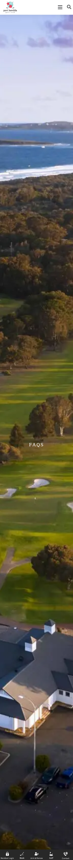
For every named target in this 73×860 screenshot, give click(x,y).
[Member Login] (7, 854)
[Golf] (51, 854)
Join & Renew (36, 858)
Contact (65, 858)
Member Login (7, 858)
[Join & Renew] (37, 854)
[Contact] (66, 854)
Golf (51, 858)
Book (22, 858)
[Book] (22, 854)
